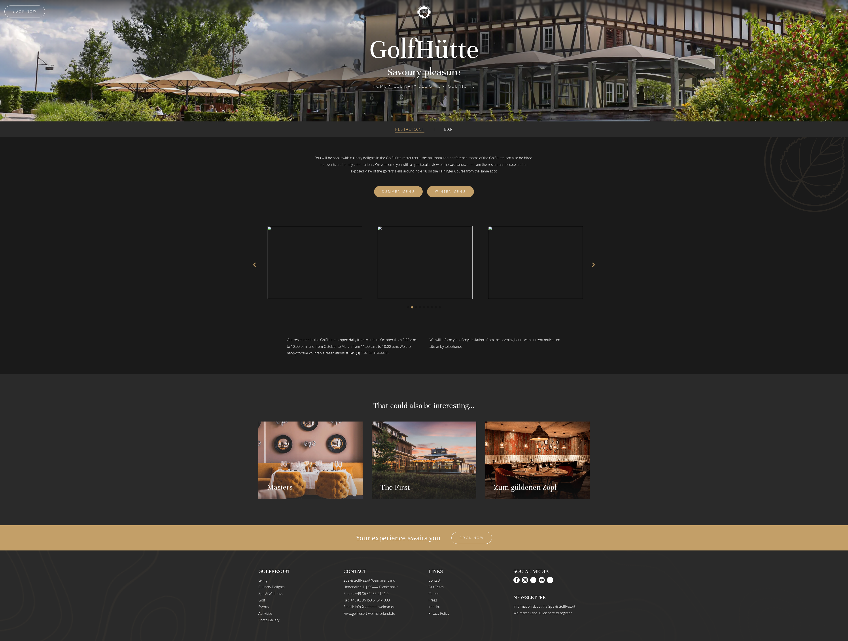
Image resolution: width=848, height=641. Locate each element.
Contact (434, 580)
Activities (265, 613)
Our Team (436, 586)
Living (262, 580)
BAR (448, 129)
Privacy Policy (438, 613)
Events (263, 606)
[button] (408, 307)
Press (432, 600)
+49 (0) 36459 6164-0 (371, 593)
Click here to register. (556, 613)
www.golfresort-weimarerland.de (369, 613)
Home (380, 86)
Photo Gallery (268, 620)
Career (433, 593)
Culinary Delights (417, 86)
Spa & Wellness (270, 593)
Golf (261, 600)
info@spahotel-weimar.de (375, 606)
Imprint (434, 606)
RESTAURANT (409, 129)
